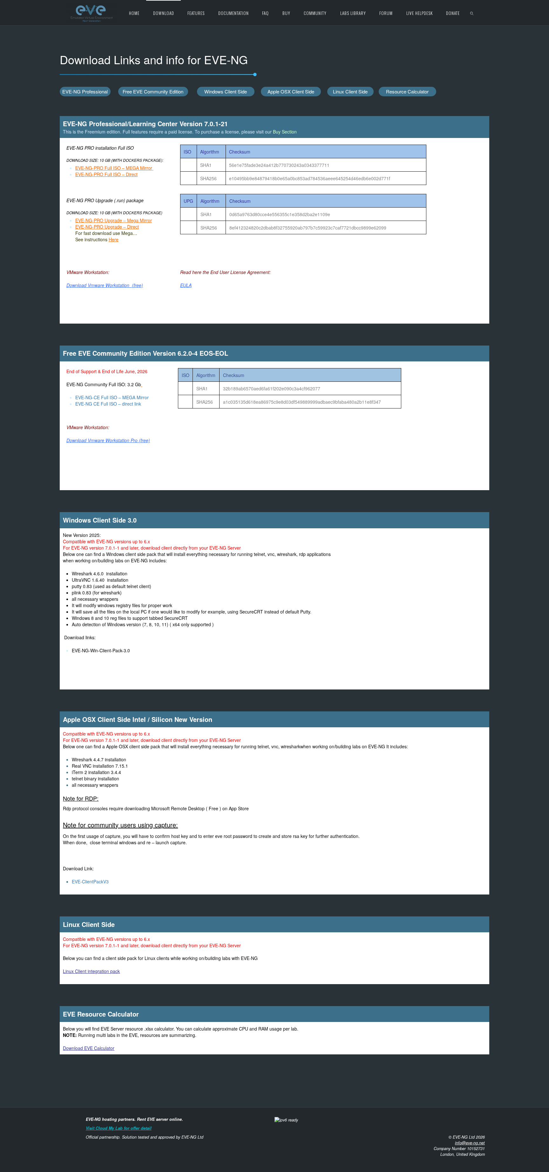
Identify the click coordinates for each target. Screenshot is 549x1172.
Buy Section (285, 131)
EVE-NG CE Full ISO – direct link (108, 404)
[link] (472, 12)
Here (114, 239)
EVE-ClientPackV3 (90, 881)
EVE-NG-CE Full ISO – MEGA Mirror (112, 397)
